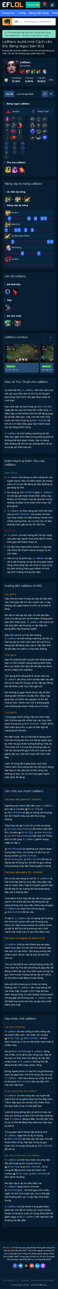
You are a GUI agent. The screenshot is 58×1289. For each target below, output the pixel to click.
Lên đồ (9, 94)
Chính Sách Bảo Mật (42, 1280)
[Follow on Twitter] (20, 1265)
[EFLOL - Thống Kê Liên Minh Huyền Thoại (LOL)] (12, 4)
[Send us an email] (26, 1265)
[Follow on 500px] (37, 1265)
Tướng (22, 12)
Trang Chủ (8, 12)
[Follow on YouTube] (31, 1265)
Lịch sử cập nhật (25, 94)
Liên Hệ (25, 1280)
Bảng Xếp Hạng (39, 12)
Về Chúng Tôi (11, 1280)
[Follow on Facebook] (15, 1265)
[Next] (50, 337)
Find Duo (32, 5)
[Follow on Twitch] (42, 1265)
